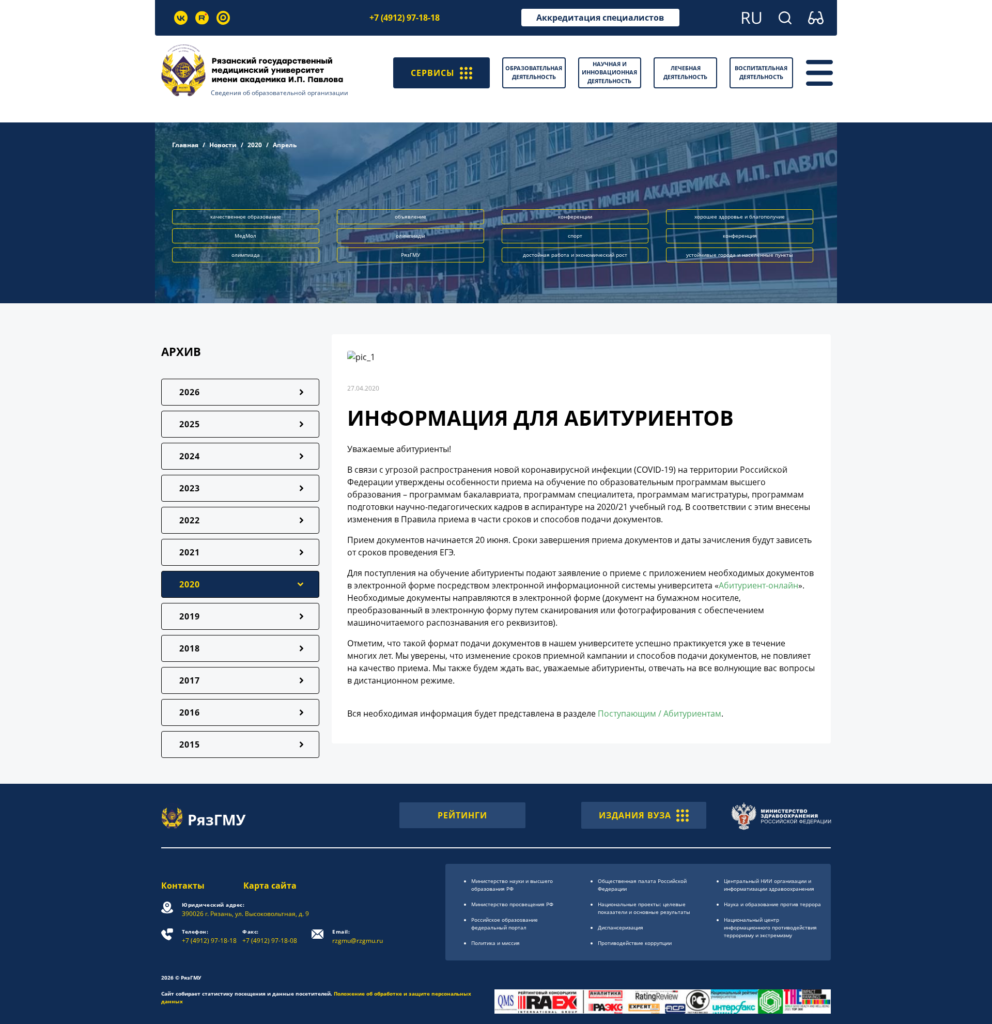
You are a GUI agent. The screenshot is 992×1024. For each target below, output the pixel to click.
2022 (189, 520)
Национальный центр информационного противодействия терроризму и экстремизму (770, 927)
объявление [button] (410, 216)
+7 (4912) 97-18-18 (404, 17)
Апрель (285, 145)
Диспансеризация (620, 927)
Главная (185, 145)
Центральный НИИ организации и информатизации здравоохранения (769, 884)
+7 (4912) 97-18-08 (269, 936)
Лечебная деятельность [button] (685, 72)
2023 (189, 488)
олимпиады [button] (410, 235)
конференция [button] (740, 235)
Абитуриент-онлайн (758, 585)
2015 (189, 744)
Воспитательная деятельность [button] (761, 72)
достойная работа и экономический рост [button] (575, 254)
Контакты (183, 885)
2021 (189, 552)
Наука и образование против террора (772, 904)
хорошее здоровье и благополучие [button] (739, 216)
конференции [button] (575, 216)
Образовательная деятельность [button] (533, 72)
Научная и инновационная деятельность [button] (609, 72)
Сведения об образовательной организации (279, 92)
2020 (254, 145)
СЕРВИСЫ (433, 73)
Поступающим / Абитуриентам (659, 713)
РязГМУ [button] (410, 254)
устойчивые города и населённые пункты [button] (739, 254)
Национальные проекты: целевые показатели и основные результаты (644, 908)
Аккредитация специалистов (600, 17)
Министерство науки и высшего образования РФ (512, 884)
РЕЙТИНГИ (462, 815)
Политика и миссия (495, 943)
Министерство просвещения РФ (512, 904)
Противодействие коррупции (635, 943)
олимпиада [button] (245, 254)
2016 (189, 712)
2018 (189, 648)
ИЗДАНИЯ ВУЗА (635, 815)
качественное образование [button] (245, 216)
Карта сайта (270, 885)
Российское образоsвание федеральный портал (504, 923)
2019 (189, 616)
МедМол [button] (245, 235)
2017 (189, 680)
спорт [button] (575, 235)
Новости (223, 145)
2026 (189, 392)
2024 (189, 456)
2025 (189, 424)
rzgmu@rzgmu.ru (357, 936)
